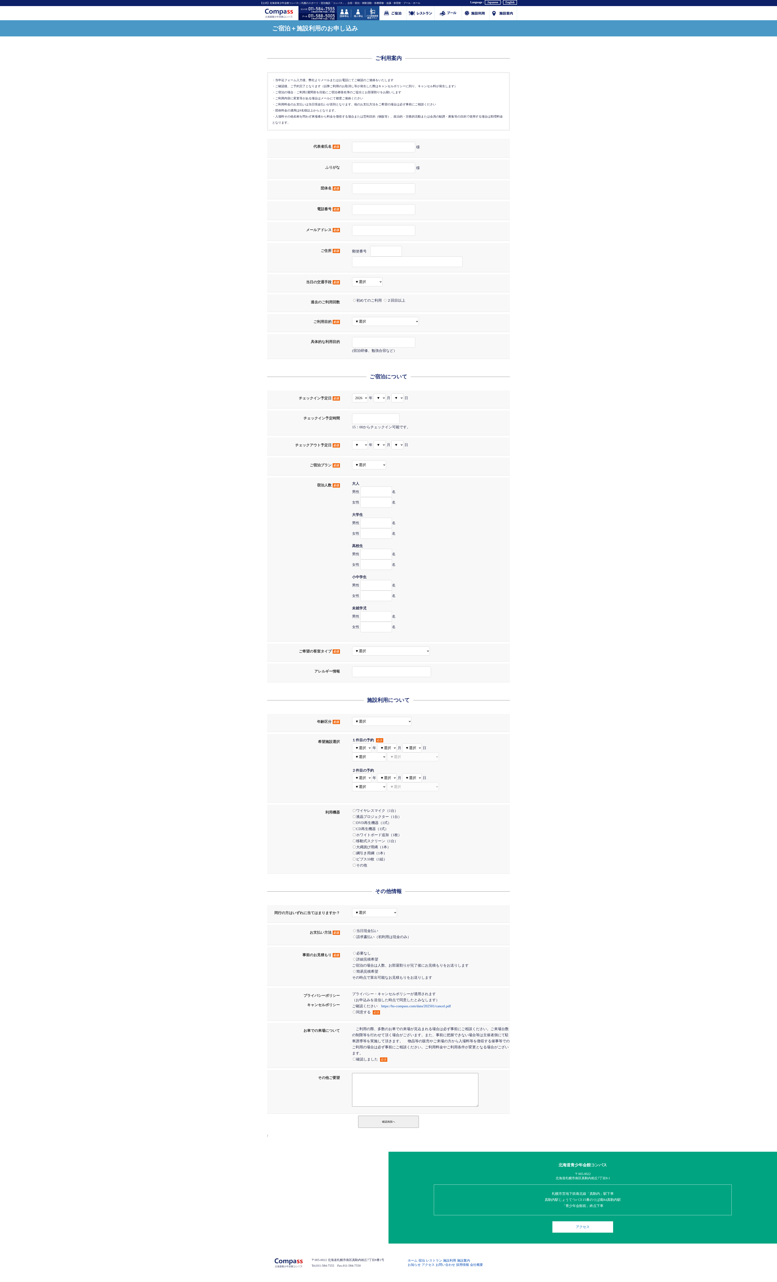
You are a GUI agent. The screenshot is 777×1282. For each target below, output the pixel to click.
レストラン (434, 1260)
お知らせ (414, 1264)
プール (448, 13)
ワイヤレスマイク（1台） (377, 811)
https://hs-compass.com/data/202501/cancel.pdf (416, 1006)
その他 (361, 865)
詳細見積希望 (367, 959)
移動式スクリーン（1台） (377, 841)
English (510, 2)
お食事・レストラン (420, 13)
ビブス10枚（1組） (371, 859)
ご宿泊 (393, 13)
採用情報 (462, 1264)
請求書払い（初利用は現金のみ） (383, 937)
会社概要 (476, 1264)
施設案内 (503, 13)
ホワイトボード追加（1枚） (379, 835)
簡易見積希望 (367, 971)
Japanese (492, 2)
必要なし (363, 953)
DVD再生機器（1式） (373, 823)
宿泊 (421, 1260)
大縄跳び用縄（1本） (373, 847)
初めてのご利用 (369, 300)
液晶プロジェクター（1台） (379, 817)
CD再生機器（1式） (372, 829)
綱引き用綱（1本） (371, 853)
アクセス (583, 1227)
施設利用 (475, 13)
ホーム (412, 1260)
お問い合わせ (445, 1264)
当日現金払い (367, 931)
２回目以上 (396, 300)
